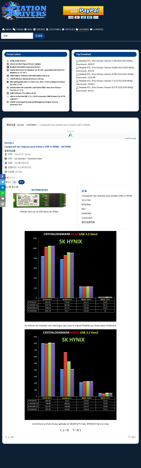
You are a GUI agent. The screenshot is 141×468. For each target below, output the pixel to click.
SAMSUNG (86, 213)
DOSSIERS (84, 29)
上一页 (65, 430)
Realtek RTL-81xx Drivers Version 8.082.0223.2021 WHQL (106, 74)
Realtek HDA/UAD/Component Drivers (25, 67)
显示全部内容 (88, 222)
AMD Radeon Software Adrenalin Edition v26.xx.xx (29, 76)
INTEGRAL (86, 204)
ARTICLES (70, 29)
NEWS (9, 29)
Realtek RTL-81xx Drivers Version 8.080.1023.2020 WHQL (106, 67)
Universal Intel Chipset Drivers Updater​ (25, 64)
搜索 (40, 35)
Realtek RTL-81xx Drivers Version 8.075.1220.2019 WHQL (106, 87)
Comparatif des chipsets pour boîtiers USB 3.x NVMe (107, 195)
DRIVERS (41, 29)
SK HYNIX (86, 200)
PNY (84, 209)
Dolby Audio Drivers (18, 61)
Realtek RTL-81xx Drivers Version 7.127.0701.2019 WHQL (106, 80)
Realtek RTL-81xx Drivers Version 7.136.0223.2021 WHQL (106, 60)
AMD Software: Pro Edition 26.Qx (23, 93)
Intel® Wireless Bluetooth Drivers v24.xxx (27, 79)
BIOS (30, 29)
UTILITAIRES (55, 29)
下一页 (75, 430)
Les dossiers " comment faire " (28, 158)
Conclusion (87, 217)
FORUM (20, 29)
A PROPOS (98, 29)
